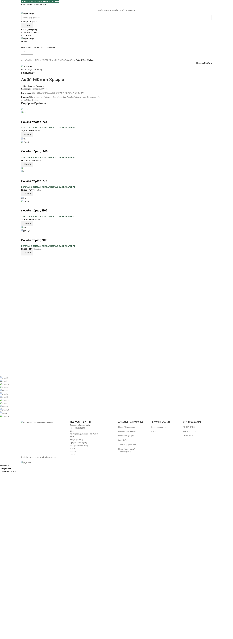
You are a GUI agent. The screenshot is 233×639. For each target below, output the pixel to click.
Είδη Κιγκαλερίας (36, 97)
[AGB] (95, 397)
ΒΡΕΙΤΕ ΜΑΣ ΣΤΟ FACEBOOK (33, 4)
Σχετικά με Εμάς (189, 431)
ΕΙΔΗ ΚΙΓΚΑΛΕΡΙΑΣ (43, 60)
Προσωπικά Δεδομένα (127, 431)
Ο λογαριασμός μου (158, 427)
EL (25, 51)
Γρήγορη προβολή (31, 117)
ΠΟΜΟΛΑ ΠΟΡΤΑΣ (50, 128)
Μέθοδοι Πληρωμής (126, 436)
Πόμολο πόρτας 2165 (34, 210)
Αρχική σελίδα (27, 60)
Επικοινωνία (188, 436)
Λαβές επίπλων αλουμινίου (55, 97)
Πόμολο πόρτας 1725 (34, 122)
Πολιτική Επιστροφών (127, 427)
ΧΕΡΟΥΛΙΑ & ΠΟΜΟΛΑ (63, 60)
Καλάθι (153, 431)
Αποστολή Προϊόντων (127, 444)
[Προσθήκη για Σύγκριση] (24, 117)
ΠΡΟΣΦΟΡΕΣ (189, 427)
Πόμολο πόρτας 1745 (34, 151)
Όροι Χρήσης (123, 440)
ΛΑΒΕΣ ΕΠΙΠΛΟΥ (56, 93)
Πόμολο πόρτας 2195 (34, 240)
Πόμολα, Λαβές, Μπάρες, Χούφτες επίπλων (84, 97)
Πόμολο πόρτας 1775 (34, 181)
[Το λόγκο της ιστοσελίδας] (27, 13)
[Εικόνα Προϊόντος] (25, 112)
